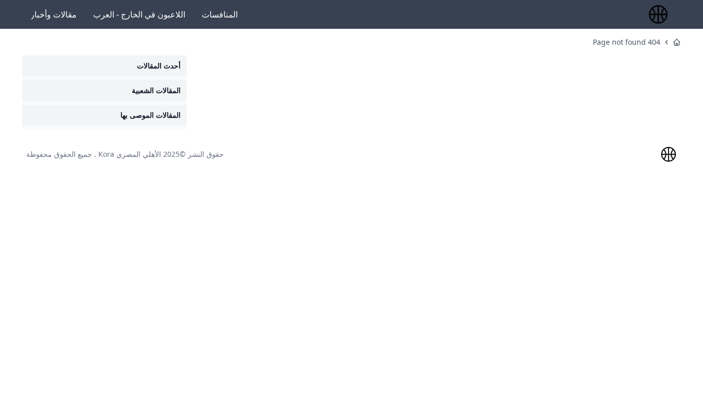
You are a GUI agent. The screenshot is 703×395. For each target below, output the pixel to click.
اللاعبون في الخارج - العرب (139, 14)
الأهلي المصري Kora (129, 154)
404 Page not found (626, 42)
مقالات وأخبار (53, 14)
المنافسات (220, 14)
